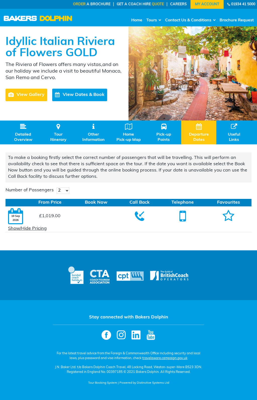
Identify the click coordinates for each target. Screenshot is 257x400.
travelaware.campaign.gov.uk (164, 358)
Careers (178, 4)
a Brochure (91, 4)
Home (136, 20)
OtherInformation (93, 133)
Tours (151, 20)
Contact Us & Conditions (188, 20)
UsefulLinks (234, 133)
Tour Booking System (102, 382)
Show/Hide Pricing (27, 228)
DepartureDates (199, 133)
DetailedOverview (23, 133)
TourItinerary (58, 133)
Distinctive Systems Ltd (153, 382)
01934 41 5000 (243, 4)
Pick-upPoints (163, 133)
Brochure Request (237, 20)
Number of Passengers (30, 190)
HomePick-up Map (128, 133)
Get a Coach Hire (140, 4)
